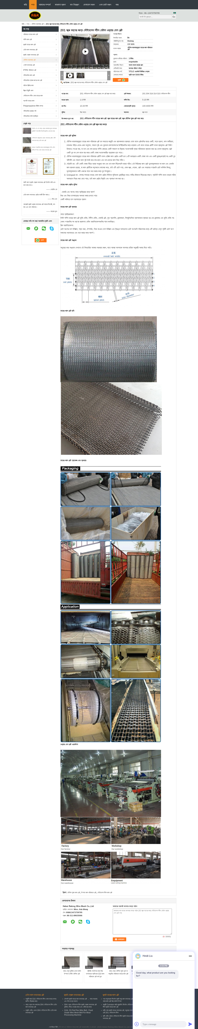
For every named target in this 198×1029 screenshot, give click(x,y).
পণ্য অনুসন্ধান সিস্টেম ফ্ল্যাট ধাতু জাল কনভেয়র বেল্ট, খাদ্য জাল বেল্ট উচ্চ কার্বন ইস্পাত (118, 1000)
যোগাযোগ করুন (89, 4)
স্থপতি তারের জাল (28, 101)
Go (173, 17)
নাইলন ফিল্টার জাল (28, 85)
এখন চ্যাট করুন (105, 4)
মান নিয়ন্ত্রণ (74, 4)
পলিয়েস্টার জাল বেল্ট (29, 75)
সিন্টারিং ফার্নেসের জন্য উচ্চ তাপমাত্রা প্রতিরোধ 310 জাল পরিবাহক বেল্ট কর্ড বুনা (95, 974)
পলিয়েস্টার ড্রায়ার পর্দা (29, 111)
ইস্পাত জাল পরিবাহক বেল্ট (88, 892)
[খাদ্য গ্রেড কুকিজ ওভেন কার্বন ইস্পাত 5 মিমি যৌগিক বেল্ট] (72, 962)
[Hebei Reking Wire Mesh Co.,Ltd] (35, 15)
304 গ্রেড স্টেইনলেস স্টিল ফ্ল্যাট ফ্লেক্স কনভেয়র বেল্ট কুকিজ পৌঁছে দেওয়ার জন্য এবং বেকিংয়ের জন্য (80, 1005)
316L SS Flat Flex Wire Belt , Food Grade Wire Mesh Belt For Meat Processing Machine (78, 1012)
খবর (117, 4)
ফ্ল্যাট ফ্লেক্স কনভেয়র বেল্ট (31, 55)
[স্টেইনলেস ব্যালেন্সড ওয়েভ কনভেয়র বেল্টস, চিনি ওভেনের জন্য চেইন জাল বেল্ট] (27, 140)
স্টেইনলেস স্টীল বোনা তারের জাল (33, 96)
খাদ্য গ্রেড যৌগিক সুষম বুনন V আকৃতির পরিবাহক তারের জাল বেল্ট (118, 972)
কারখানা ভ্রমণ (60, 4)
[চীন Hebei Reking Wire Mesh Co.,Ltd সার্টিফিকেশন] (31, 166)
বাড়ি (25, 4)
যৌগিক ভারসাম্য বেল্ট (37, 24)
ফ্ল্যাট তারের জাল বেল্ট (29, 44)
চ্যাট (119, 80)
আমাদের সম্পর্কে (45, 4)
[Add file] (137, 1024)
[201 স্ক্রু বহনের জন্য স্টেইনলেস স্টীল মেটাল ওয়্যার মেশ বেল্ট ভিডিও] (85, 51)
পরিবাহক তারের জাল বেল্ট (30, 34)
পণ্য (32, 4)
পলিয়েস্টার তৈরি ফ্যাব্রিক (30, 116)
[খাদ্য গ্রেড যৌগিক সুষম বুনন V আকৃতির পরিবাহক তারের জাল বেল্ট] (118, 962)
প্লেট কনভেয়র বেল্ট (29, 65)
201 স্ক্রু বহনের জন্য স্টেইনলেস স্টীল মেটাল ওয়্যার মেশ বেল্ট (89, 82)
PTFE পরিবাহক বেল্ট (29, 70)
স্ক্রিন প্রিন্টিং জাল (28, 90)
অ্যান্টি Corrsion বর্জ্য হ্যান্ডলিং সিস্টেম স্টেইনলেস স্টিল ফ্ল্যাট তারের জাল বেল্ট (118, 1005)
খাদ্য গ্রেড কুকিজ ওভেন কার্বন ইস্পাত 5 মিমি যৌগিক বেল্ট (72, 972)
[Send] (190, 1024)
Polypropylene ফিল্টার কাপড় (33, 106)
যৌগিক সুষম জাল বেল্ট (73, 892)
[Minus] (190, 956)
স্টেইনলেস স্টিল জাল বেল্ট (104, 892)
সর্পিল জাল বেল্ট (27, 39)
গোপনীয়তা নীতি (53, 1027)
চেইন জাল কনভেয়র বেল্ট (30, 50)
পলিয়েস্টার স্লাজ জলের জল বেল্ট (32, 80)
